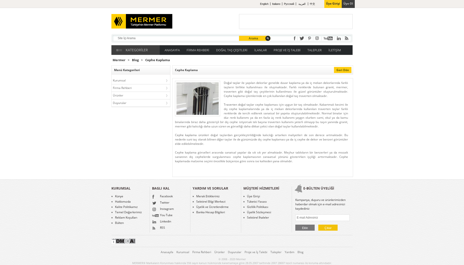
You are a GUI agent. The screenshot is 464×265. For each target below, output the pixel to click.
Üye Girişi (253, 196)
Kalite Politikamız (126, 207)
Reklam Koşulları (126, 217)
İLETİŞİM (334, 50)
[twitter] (302, 38)
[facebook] (295, 38)
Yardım (289, 252)
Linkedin (165, 221)
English (264, 3)
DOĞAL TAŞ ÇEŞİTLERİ (231, 50)
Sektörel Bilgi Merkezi (210, 201)
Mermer (119, 60)
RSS (162, 228)
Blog (135, 60)
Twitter (164, 203)
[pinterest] (309, 38)
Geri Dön (342, 70)
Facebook (166, 196)
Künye (119, 196)
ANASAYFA (172, 50)
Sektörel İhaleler (258, 217)
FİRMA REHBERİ (198, 50)
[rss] (346, 38)
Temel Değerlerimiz (128, 212)
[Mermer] (134, 19)
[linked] (339, 38)
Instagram (167, 209)
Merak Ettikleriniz (208, 196)
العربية (302, 3)
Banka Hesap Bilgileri (210, 212)
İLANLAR (260, 50)
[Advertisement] (295, 21)
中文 (312, 3)
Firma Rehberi (122, 88)
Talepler (276, 252)
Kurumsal (119, 80)
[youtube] (328, 38)
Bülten (119, 222)
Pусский (289, 3)
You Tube (166, 215)
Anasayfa (167, 252)
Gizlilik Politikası (257, 207)
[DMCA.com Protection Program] (123, 243)
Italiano (276, 3)
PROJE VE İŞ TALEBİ (287, 50)
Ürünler (118, 95)
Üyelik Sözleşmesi (259, 212)
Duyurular (119, 103)
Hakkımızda (123, 201)
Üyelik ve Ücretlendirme (212, 207)
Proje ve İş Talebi (256, 252)
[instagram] (317, 38)
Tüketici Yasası (257, 201)
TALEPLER (314, 50)
